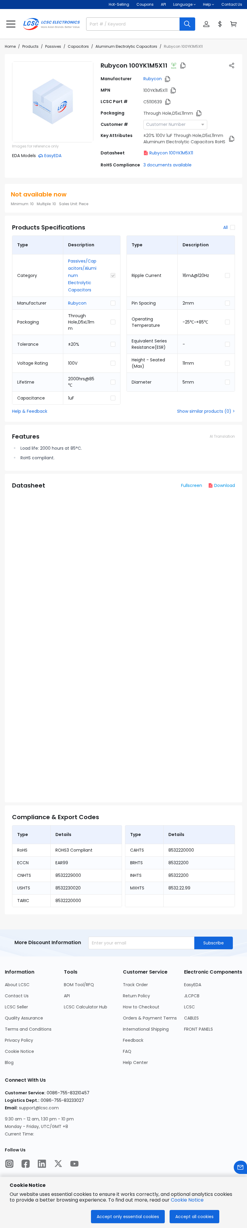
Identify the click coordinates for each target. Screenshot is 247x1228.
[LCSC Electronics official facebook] (25, 1163)
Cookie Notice (19, 1051)
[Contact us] (240, 1167)
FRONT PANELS (198, 1029)
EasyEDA (192, 985)
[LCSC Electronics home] (51, 24)
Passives (53, 46)
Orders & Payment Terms (150, 1018)
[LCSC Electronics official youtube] (74, 1163)
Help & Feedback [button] (29, 411)
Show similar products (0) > (206, 411)
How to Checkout (141, 1007)
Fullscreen (191, 485)
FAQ (127, 1051)
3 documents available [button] (167, 165)
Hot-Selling (119, 4)
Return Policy (136, 996)
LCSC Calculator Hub (85, 1007)
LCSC (189, 1007)
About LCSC (17, 985)
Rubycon (152, 79)
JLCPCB (191, 996)
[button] (11, 24)
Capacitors (78, 46)
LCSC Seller (16, 1007)
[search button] (187, 24)
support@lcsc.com (39, 1108)
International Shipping (146, 1029)
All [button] (225, 227)
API (163, 4)
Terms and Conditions (28, 1029)
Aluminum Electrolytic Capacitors (126, 46)
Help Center (135, 1062)
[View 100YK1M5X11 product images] (52, 101)
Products (30, 46)
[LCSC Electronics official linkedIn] (41, 1163)
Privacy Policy (19, 1040)
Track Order (135, 985)
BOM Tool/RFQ (79, 985)
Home (10, 46)
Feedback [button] (133, 1040)
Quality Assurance (24, 1018)
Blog (9, 1062)
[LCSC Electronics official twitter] (58, 1163)
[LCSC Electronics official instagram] (9, 1163)
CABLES (191, 1018)
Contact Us (231, 4)
